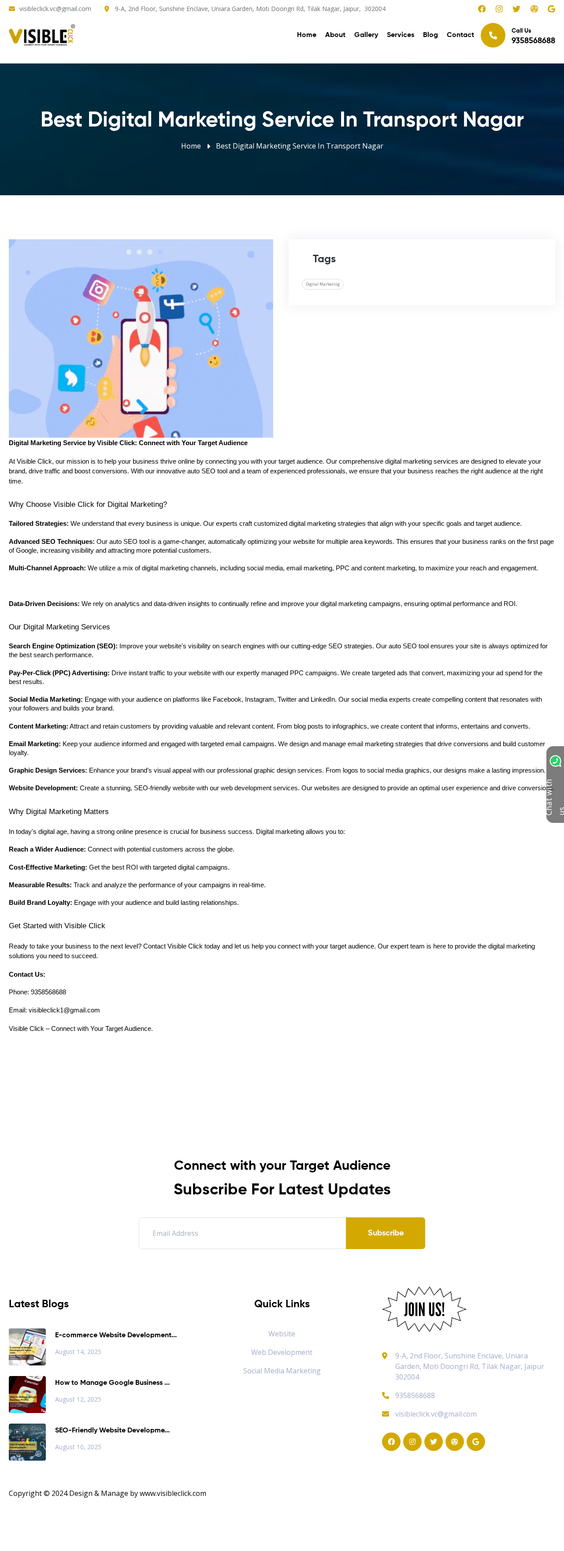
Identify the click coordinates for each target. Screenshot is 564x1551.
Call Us (533, 36)
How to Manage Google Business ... (112, 1383)
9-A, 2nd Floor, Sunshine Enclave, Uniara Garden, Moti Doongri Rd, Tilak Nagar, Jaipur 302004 (469, 1366)
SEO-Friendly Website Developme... (112, 1430)
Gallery (366, 35)
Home (306, 35)
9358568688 (415, 1395)
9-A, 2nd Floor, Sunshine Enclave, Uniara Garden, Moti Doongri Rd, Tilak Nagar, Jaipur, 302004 (250, 8)
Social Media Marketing (282, 1371)
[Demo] (424, 1308)
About (335, 35)
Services (400, 35)
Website (281, 1334)
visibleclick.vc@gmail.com (55, 8)
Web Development (281, 1352)
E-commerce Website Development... (116, 1335)
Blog (430, 35)
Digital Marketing (323, 284)
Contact (460, 35)
